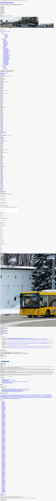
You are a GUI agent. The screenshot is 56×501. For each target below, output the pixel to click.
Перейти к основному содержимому (5, 31)
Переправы (32, 396)
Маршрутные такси (5, 42)
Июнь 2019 (3, 460)
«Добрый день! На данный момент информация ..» (42, 339)
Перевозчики (5, 68)
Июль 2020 (3, 451)
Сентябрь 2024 (4, 417)
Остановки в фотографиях (28, 396)
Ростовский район (5, 58)
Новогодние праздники (9, 396)
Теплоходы (6, 37)
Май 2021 (3, 444)
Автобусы (6, 34)
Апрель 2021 (3, 445)
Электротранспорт (6, 398)
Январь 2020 (3, 455)
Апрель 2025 (3, 412)
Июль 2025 (3, 410)
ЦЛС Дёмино (51, 397)
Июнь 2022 (3, 435)
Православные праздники (40, 396)
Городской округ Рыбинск (6, 55)
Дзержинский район (6, 48)
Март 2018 (3, 470)
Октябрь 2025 (3, 408)
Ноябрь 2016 (3, 481)
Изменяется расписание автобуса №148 (7, 382)
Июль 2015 (3, 492)
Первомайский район (6, 63)
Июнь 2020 (3, 452)
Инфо (2, 65)
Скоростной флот (49, 396)
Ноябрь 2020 (3, 448)
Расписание (3, 38)
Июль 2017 (3, 476)
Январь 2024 (3, 422)
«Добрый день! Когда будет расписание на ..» (38, 347)
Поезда (35, 396)
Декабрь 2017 (3, 472)
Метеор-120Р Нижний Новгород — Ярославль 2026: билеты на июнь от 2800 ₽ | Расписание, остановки (21, 339)
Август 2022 (3, 434)
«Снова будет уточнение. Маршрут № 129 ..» (32, 338)
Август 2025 (3, 409)
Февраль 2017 (3, 479)
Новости (3, 32)
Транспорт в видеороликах (16, 397)
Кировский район (5, 49)
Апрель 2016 (3, 486)
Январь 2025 (3, 414)
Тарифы (6, 397)
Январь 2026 (3, 406)
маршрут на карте (2, 73)
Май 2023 (3, 428)
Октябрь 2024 (3, 416)
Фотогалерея (46, 397)
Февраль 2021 (3, 446)
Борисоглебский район (6, 59)
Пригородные (5, 44)
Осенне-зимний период (21, 396)
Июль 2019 (3, 459)
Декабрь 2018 (3, 464)
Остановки (3, 47)
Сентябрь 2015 (4, 491)
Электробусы (6, 35)
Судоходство (2, 397)
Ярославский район (5, 52)
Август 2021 (3, 442)
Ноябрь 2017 (3, 473)
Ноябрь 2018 (3, 465)
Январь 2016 (3, 488)
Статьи (4, 67)
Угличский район (5, 61)
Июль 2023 (3, 426)
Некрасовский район (6, 56)
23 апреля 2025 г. (6, 330)
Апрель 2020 (3, 453)
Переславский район (6, 60)
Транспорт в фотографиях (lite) (34, 397)
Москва (1, 226)
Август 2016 (3, 483)
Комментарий (2, 212)
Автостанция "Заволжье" (16, 394)
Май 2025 (3, 411)
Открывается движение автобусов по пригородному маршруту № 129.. (17, 338)
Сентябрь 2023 (4, 425)
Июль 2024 (3, 418)
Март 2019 (3, 462)
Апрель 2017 (3, 478)
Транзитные (4, 46)
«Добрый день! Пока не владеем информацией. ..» (41, 346)
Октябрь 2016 (3, 482)
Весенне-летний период (36, 394)
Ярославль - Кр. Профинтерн (4, 72)
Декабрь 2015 (3, 489)
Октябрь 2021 (3, 441)
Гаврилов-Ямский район (6, 57)
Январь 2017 (3, 480)
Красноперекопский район (6, 50)
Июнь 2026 (3, 402)
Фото (2, 33)
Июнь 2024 (3, 419)
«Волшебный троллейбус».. (5, 380)
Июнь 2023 (3, 427)
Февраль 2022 (3, 438)
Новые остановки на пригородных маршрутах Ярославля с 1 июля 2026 (11, 389)
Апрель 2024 (3, 420)
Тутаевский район (5, 53)
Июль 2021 (3, 443)
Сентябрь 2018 (4, 466)
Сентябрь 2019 (4, 458)
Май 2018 (3, 469)
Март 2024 (3, 421)
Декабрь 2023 (3, 423)
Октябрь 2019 (3, 457)
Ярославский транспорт (7, 2)
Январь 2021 (3, 447)
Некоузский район (5, 64)
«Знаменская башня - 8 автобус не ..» (14, 344)
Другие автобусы (5, 43)
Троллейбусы (42, 397)
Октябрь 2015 (3, 490)
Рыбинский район (5, 54)
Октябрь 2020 (3, 449)
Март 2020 (3, 454)
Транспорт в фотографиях (24, 397)
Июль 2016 (3, 484)
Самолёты (45, 396)
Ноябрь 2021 (3, 440)
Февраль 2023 (3, 430)
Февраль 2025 (3, 413)
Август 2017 (3, 475)
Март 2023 (3, 429)
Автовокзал (4, 66)
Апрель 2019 (3, 461)
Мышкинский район (6, 62)
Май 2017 (3, 477)
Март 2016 (3, 487)
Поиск (1, 28)
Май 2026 (3, 403)
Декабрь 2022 (3, 431)
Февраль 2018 (3, 471)
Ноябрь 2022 (3, 432)
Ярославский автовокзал (15, 398)
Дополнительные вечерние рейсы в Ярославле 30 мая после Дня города (11, 391)
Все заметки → (2, 354)
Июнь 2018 (3, 468)
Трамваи (6, 36)
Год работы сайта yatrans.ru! (5, 379)
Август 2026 (3, 401)
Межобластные (5, 45)
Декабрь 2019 (3, 456)
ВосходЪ (1, 244)
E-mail (1, 215)
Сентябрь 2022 (4, 433)
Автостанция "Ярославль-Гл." (26, 394)
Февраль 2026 (3, 405)
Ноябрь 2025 (3, 407)
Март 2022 (3, 437)
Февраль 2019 (3, 463)
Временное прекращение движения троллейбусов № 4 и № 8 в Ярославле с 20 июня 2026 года (14, 390)
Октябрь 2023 (3, 424)
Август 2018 (3, 467)
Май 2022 (3, 436)
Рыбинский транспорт (3, 494)
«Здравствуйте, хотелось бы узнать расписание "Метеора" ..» (41, 341)
